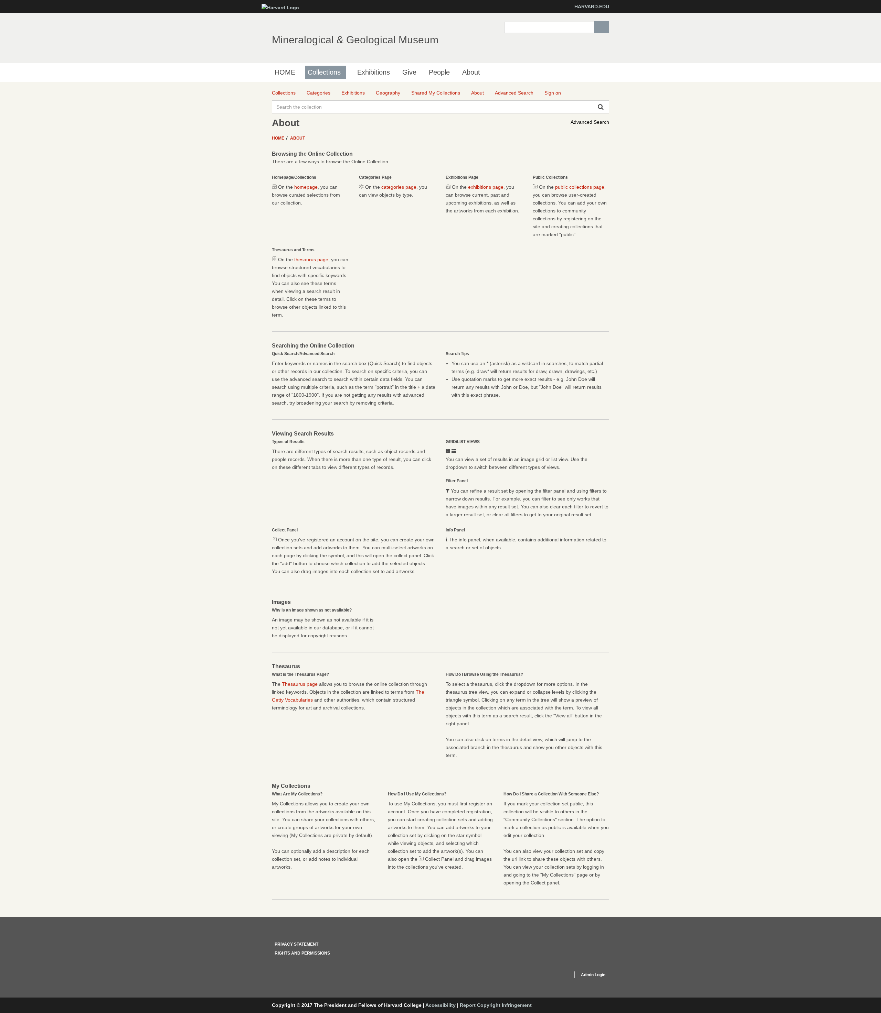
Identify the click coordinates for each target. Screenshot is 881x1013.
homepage (306, 187)
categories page (398, 187)
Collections (324, 72)
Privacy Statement (296, 944)
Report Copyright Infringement (496, 1005)
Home (278, 138)
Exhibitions (373, 72)
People (439, 72)
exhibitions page (485, 187)
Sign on (552, 93)
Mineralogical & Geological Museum (355, 39)
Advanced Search (590, 122)
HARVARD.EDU (591, 6)
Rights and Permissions (302, 953)
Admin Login (593, 974)
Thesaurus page (300, 684)
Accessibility (440, 1005)
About (471, 72)
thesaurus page (311, 259)
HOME (285, 72)
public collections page (579, 187)
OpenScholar (554, 975)
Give (409, 72)
